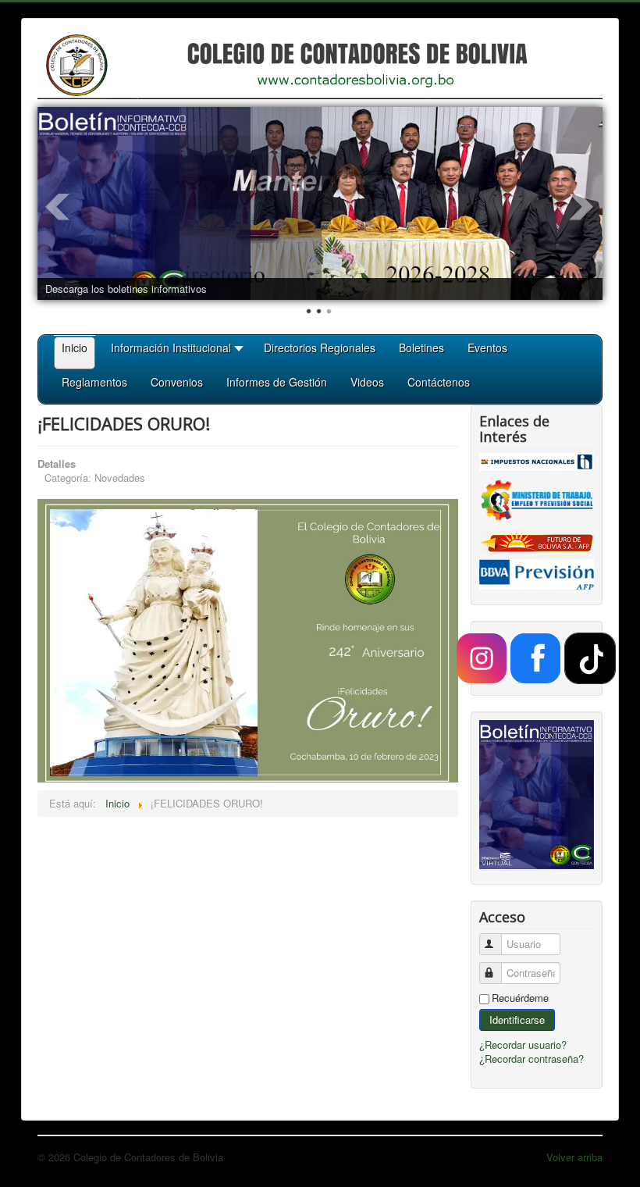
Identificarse (517, 1019)
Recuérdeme (520, 998)
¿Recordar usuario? (523, 1044)
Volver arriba (574, 1157)
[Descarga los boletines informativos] (320, 203)
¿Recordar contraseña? (531, 1058)
